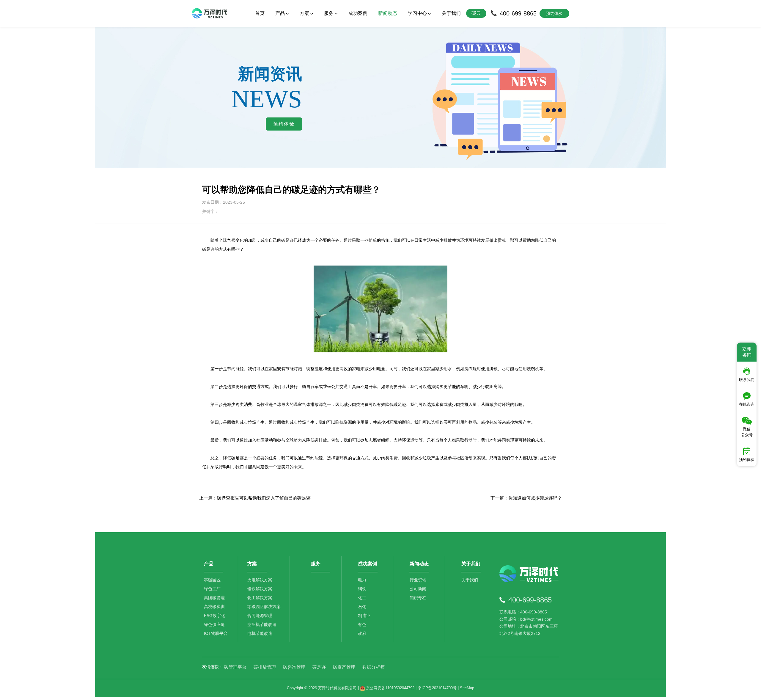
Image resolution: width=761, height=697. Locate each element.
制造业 (364, 615)
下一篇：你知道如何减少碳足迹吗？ (526, 497)
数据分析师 (373, 667)
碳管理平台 (235, 667)
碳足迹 (319, 667)
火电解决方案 (259, 579)
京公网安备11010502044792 (389, 688)
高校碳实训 (214, 606)
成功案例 (357, 13)
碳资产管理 (344, 667)
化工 (362, 597)
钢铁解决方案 (259, 588)
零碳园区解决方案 (264, 606)
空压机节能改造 (261, 624)
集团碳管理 (214, 597)
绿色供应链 (214, 624)
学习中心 (417, 13)
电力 (362, 579)
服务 (315, 563)
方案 (252, 563)
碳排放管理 (265, 667)
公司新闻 (418, 588)
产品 (208, 563)
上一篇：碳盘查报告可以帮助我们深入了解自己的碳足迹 (255, 497)
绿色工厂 (212, 588)
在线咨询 (746, 404)
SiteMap (467, 688)
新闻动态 (387, 13)
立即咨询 (746, 351)
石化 (362, 606)
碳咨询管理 (294, 667)
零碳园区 (212, 579)
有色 (362, 624)
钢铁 (362, 588)
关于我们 (451, 13)
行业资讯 (418, 579)
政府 (362, 633)
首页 (260, 13)
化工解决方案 (259, 597)
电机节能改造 (259, 633)
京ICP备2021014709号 (437, 688)
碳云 (476, 13)
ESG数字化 (214, 615)
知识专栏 (418, 597)
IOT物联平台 (216, 633)
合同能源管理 (259, 615)
